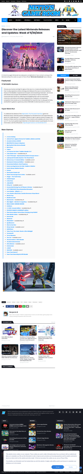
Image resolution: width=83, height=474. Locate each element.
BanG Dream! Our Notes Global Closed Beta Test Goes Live (45, 338)
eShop (13, 302)
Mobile (25, 302)
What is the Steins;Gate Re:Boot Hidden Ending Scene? (71, 88)
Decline (71, 467)
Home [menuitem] (4, 20)
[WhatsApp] (23, 306)
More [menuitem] (67, 20)
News (30, 302)
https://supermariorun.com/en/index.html (35, 123)
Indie (18, 302)
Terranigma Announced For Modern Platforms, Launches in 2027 (17, 446)
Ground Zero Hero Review (44, 431)
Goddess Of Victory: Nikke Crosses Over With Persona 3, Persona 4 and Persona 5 (28, 338)
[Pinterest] (20, 306)
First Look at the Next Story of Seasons (17, 432)
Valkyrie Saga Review (43, 438)
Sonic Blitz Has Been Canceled (7, 337)
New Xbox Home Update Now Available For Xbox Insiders (73, 138)
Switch (40, 302)
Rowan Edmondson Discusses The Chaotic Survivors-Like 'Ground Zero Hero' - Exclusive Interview (72, 427)
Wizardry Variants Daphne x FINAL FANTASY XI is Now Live (10, 356)
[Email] (27, 306)
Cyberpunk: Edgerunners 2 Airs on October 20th (72, 102)
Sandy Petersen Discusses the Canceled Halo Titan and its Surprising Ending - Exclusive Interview (68, 37)
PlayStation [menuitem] (48, 20)
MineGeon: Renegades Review (45, 445)
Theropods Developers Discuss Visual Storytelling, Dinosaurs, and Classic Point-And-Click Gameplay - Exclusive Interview (72, 437)
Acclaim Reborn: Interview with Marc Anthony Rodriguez (72, 60)
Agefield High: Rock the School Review (71, 124)
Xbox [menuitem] (56, 20)
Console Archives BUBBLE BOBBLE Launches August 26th (17, 425)
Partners (24, 1)
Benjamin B (13, 312)
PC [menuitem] (63, 20)
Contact (13, 1)
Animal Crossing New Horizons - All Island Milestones (71, 146)
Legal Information (41, 472)
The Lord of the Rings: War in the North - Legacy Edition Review (73, 117)
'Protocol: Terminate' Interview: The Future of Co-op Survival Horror (72, 446)
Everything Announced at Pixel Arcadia (72, 95)
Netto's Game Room (19, 472)
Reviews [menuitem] (18, 20)
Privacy (18, 1)
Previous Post (6, 406)
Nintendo (35, 302)
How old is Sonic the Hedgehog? (70, 131)
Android (8, 26)
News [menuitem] (10, 20)
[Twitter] (16, 306)
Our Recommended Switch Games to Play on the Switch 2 (73, 80)
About (7, 1)
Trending (63, 75)
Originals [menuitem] (27, 20)
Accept (58, 467)
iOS (21, 302)
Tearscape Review (42, 424)
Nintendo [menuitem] (37, 20)
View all (53, 322)
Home (3, 1)
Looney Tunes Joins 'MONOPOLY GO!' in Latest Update (45, 357)
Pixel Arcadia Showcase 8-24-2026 (72, 109)
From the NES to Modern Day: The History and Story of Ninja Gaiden (73, 68)
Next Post (51, 406)
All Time (75, 75)
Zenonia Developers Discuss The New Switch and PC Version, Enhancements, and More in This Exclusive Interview (73, 50)
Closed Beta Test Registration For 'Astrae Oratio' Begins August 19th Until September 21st (27, 358)
